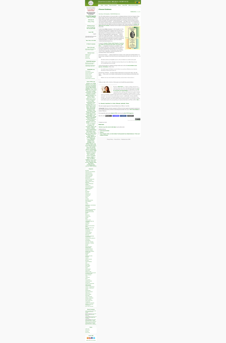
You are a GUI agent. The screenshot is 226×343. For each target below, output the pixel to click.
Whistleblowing (89, 164)
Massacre (88, 129)
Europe (93, 103)
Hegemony (89, 112)
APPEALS (87, 224)
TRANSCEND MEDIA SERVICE (113, 1)
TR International (87, 71)
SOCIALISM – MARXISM (89, 241)
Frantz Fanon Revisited (104, 130)
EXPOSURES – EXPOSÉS (89, 243)
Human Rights (89, 114)
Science (88, 148)
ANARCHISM (87, 270)
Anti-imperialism (93, 84)
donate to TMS (114, 113)
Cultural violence (91, 96)
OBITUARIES (87, 295)
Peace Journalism (112, 5)
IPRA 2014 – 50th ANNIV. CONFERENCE (89, 304)
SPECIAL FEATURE (88, 259)
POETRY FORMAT (88, 294)
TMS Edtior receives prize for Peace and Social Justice (90, 63)
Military (90, 131)
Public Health (93, 144)
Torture (88, 154)
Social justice (93, 149)
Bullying (94, 87)
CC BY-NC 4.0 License (137, 120)
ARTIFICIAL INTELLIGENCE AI (90, 238)
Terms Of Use (87, 330)
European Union (89, 104)
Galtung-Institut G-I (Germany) (90, 78)
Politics (88, 143)
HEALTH (86, 245)
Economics (92, 100)
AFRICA (86, 197)
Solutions (91, 150)
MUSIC (86, 278)
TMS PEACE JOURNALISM (89, 179)
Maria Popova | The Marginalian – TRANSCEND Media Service (109, 13)
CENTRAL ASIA (87, 216)
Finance (90, 105)
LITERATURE (87, 277)
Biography (88, 87)
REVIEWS (87, 253)
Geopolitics (89, 110)
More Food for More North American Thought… (90, 312)
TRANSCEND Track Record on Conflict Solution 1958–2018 (90, 66)
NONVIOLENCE (88, 185)
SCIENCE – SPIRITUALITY (89, 288)
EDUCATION (87, 215)
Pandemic (89, 141)
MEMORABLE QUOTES (89, 200)
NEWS (86, 202)
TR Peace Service (88, 74)
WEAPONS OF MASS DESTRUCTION (88, 189)
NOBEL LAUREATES (88, 180)
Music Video (87, 133)
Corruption (94, 92)
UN (91, 155)
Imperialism (90, 115)
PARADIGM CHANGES (89, 250)
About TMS (124, 5)
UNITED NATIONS (88, 233)
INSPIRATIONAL (88, 290)
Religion (90, 145)
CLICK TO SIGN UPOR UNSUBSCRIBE (91, 28)
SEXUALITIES (87, 282)
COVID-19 (89, 93)
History (93, 112)
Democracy (89, 97)
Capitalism (87, 89)
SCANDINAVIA (87, 231)
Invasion (92, 121)
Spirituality (123, 103)
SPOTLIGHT (87, 223)
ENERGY (86, 208)
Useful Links (87, 328)
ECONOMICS (87, 266)
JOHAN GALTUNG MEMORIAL (90, 171)
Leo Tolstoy (113, 103)
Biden (90, 86)
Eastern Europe (93, 98)
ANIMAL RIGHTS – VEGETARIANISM (88, 285)
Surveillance (93, 153)
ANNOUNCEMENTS (88, 176)
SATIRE (86, 254)
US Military (92, 158)
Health (94, 111)
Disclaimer (87, 331)
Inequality (94, 116)
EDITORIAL (87, 170)
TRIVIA (86, 276)
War (87, 161)
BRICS (91, 87)
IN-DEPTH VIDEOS (88, 299)
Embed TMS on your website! (91, 340)
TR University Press (88, 77)
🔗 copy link (130, 115)
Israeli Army (89, 124)
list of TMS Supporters (128, 113)
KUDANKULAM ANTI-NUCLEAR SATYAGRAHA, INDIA (90, 273)
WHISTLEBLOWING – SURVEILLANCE (88, 247)
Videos (119, 5)
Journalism (88, 126)
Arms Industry (93, 85)
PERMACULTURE (88, 271)
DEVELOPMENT (88, 269)
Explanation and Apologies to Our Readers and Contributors (90, 317)
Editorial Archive (88, 54)
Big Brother (94, 86)
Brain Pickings (126, 90)
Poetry (93, 142)
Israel (87, 122)
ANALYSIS (87, 192)
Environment (89, 102)
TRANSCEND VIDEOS (89, 174)
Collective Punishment (92, 90)
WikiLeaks (87, 166)
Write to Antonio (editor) (133, 5)
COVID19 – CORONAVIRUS (89, 286)
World (91, 166)
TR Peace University (88, 73)
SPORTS (86, 289)
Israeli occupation (91, 125)
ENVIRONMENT (88, 240)
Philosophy (118, 103)
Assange (87, 86)
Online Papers (87, 55)
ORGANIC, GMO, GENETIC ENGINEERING (89, 252)
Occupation (88, 136)
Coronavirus (88, 92)
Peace (93, 141)
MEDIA (86, 218)
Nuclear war (94, 134)
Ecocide (88, 100)
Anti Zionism (88, 85)
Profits (94, 143)
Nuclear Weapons (91, 135)
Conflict (93, 91)
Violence (87, 160)
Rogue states (89, 147)
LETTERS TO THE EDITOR (89, 283)
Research (94, 145)
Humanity (103, 103)
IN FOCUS (87, 196)
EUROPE (86, 217)
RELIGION (87, 260)
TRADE (86, 267)
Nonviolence (88, 134)
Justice (92, 126)
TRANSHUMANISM (88, 261)
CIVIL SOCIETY (87, 279)
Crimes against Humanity (90, 94)
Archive (106, 5)
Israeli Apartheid (93, 122)
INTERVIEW (87, 264)
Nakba (91, 133)
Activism (88, 83)
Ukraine (88, 155)
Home (102, 5)
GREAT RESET (87, 265)
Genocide (92, 108)
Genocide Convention (91, 109)
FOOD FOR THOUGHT (89, 291)
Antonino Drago (87, 322)
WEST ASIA (87, 234)
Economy (89, 101)
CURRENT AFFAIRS (88, 281)
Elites (93, 101)
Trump (91, 154)
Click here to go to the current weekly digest (107, 127)
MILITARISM (87, 191)
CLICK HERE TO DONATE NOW (91, 10)
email (108, 115)
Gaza (87, 108)
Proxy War (88, 144)
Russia (93, 147)
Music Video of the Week (89, 306)
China (92, 89)
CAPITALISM (87, 239)
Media (91, 130)
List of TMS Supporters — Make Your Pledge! (91, 17)
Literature (89, 128)
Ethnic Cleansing (91, 103)
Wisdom (127, 103)
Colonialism (88, 91)
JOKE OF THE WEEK (88, 296)
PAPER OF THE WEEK (89, 175)
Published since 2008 (125, 139)
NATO (94, 133)
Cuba (95, 95)
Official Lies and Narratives (91, 137)
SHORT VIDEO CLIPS (88, 300)
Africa (91, 83)
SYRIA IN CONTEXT (88, 232)
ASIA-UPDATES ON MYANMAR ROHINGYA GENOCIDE (90, 210)
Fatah (87, 105)
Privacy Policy (87, 332)
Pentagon (89, 142)
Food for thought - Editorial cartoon (91, 106)
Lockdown (93, 128)
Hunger (94, 114)
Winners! (102, 132)
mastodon (116, 115)
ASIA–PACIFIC (87, 207)
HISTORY (86, 244)
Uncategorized (87, 301)
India (94, 115)
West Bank (91, 163)
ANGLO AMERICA (88, 201)
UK (94, 154)
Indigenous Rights (88, 116)
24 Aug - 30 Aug (91, 21)
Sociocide (87, 150)
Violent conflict (93, 159)
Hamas (91, 111)
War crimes (91, 161)
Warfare (92, 162)
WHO (94, 164)
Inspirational (88, 117)
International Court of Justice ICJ (91, 118)
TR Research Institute (88, 76)
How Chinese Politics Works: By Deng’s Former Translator (90, 49)
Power (91, 143)
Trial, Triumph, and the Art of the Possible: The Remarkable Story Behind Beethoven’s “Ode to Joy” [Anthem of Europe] (120, 134)
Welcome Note (87, 58)
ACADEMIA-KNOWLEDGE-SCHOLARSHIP (89, 236)
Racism (86, 145)
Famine (94, 104)
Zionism (94, 166)
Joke (93, 125)
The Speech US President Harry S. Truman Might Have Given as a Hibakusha (90, 320)
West (95, 162)
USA (92, 157)
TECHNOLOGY (87, 195)
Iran (95, 121)
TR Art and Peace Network (89, 72)
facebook (123, 115)
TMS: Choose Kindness (134, 109)
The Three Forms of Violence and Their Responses (90, 314)
